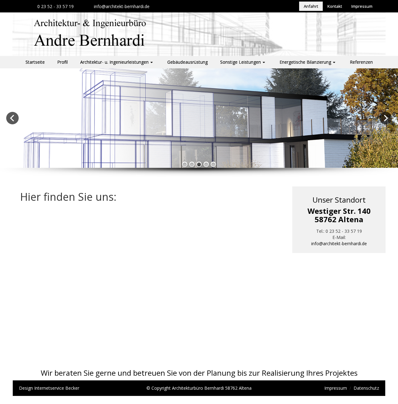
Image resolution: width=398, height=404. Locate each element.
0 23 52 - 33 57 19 (55, 6)
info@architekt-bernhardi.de (122, 6)
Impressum (335, 388)
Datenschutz (366, 388)
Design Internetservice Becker (49, 388)
